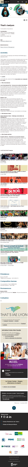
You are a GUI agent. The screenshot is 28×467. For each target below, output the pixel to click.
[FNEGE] (6, 446)
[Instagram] (4, 417)
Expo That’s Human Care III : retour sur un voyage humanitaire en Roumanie (11, 263)
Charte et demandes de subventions (13, 338)
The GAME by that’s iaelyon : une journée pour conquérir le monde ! (13, 229)
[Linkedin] (10, 417)
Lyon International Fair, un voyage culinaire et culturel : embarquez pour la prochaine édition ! (13, 172)
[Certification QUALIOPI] (16, 452)
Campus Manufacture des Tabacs (11, 421)
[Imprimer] (24, 20)
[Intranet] (26, 2)
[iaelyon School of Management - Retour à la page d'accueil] (7, 2)
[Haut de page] (14, 408)
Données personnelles (14, 461)
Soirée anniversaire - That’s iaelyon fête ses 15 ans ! (12, 206)
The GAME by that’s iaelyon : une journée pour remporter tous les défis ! (13, 184)
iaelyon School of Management (7, 47)
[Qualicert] (10, 452)
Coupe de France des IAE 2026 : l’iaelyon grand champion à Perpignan (13, 160)
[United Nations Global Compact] (3, 440)
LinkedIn (5, 324)
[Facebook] (1, 417)
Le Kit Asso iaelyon (9, 336)
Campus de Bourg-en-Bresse (10, 424)
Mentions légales (14, 459)
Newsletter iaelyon (14, 457)
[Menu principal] (2, 2)
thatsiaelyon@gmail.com (6, 41)
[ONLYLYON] (22, 446)
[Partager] (26, 20)
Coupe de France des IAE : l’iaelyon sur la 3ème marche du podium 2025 (13, 217)
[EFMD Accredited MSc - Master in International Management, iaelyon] (8, 434)
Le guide (8, 374)
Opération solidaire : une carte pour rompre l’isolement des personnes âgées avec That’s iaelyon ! (13, 195)
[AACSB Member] (18, 434)
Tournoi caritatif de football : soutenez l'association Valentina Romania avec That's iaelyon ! (12, 252)
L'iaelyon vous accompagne (9, 386)
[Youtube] (7, 417)
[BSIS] (21, 439)
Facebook (11, 320)
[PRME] (11, 440)
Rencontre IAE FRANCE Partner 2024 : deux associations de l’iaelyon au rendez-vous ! (13, 240)
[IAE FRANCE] (15, 446)
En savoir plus (6, 399)
